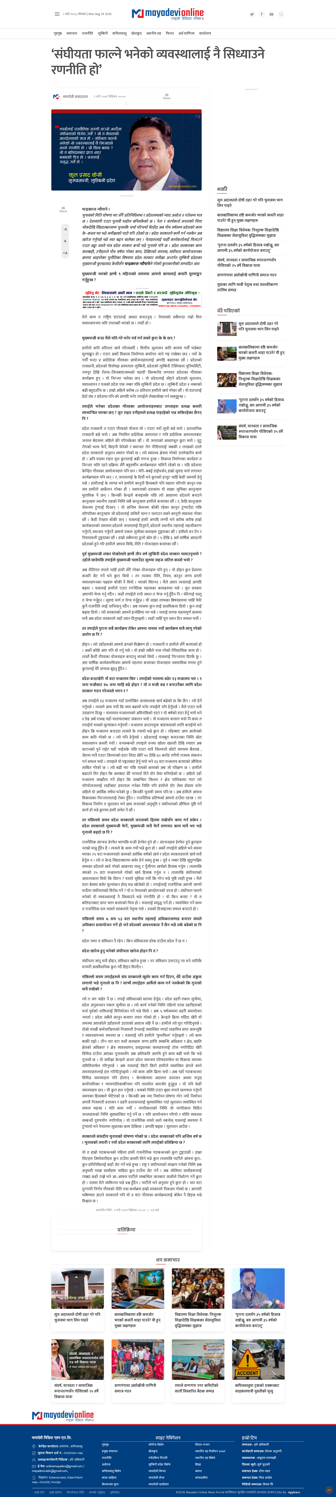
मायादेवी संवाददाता (75, 97)
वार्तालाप (205, 34)
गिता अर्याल (257, 1477)
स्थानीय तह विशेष (205, 1458)
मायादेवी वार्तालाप (159, 1484)
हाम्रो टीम (39, 1492)
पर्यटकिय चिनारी (158, 1458)
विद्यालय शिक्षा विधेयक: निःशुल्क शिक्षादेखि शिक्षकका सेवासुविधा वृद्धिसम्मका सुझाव (248, 233)
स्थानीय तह (153, 34)
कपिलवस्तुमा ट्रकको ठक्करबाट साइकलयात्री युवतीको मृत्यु (257, 1388)
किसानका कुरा (110, 1484)
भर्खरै (222, 189)
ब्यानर (198, 1471)
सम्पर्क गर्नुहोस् (97, 1492)
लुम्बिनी (103, 34)
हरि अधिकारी (255, 1444)
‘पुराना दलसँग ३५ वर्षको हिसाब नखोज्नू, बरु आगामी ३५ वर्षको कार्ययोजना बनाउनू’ (248, 247)
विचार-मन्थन (202, 1444)
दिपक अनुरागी (262, 1451)
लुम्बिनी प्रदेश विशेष (160, 1464)
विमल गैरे (257, 1484)
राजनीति (87, 34)
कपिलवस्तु (119, 34)
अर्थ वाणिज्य (186, 34)
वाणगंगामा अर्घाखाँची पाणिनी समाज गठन (246, 275)
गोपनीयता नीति (75, 1492)
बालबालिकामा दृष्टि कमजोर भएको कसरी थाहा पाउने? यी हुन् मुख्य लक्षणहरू (250, 218)
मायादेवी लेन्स (156, 1477)
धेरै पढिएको (228, 311)
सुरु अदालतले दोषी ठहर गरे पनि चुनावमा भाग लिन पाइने (250, 203)
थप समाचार (168, 1260)
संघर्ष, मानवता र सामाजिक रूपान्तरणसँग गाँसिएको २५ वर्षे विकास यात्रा (246, 262)
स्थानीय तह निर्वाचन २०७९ (210, 1451)
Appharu (294, 1492)
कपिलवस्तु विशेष (111, 1471)
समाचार (71, 34)
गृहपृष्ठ (58, 34)
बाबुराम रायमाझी (259, 1458)
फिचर (170, 34)
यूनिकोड (115, 1492)
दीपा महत (256, 1471)
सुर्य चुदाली (256, 1464)
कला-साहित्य (109, 1477)
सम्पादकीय (201, 1477)
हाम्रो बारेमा (55, 1492)
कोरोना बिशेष (156, 1444)
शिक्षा (198, 1464)
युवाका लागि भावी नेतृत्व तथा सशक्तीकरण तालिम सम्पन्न (247, 287)
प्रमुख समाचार (110, 1451)
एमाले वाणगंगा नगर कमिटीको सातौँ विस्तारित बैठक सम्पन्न (196, 1388)
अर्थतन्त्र (106, 1464)
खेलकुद (136, 34)
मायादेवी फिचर (157, 1471)
